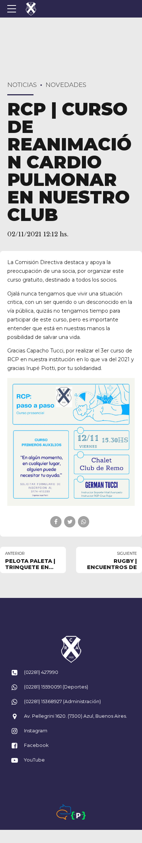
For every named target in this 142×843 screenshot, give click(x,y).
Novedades (66, 84)
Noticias (22, 84)
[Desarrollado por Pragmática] (78, 816)
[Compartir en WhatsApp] (83, 521)
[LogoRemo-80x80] (71, 649)
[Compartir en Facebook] (56, 521)
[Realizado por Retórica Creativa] (63, 812)
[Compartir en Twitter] (69, 521)
